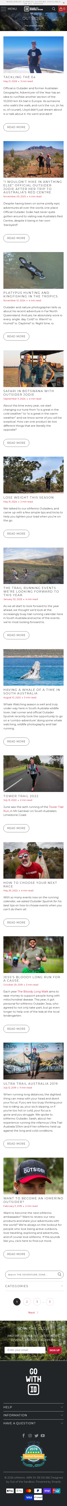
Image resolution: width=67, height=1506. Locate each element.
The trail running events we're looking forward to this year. (31, 591)
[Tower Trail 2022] (33, 773)
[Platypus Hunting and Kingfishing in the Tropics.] (33, 270)
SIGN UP (54, 1350)
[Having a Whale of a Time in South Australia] (33, 667)
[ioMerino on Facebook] (23, 1436)
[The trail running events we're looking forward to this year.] (33, 566)
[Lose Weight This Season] (33, 475)
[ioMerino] (33, 8)
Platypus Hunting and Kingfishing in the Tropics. (31, 294)
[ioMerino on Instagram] (30, 1436)
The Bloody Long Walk (33, 991)
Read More (16, 127)
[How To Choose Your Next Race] (33, 860)
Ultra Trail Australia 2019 (30, 1083)
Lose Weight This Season (28, 497)
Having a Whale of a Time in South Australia (31, 691)
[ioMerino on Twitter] (36, 1436)
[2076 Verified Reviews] (33, 1468)
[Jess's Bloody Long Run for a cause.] (33, 954)
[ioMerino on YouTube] (43, 1436)
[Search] (53, 8)
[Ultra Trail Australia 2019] (33, 1061)
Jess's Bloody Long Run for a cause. (31, 978)
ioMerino (19, 1477)
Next (32, 1312)
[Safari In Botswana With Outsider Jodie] (33, 368)
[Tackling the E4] (33, 54)
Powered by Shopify (48, 1481)
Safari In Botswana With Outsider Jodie (28, 392)
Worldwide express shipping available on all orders (33, 3)
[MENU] (2, 8)
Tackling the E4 (19, 77)
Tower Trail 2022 (21, 796)
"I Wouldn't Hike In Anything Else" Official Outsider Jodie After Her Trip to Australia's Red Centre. (32, 187)
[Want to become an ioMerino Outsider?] (33, 1176)
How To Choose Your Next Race (30, 884)
